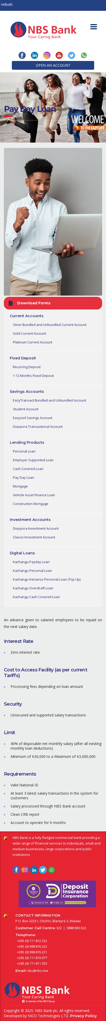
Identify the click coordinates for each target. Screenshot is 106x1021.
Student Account (25, 409)
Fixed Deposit (23, 358)
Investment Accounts (30, 519)
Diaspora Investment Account (36, 528)
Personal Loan (24, 451)
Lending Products (27, 442)
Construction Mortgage (30, 503)
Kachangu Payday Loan (31, 562)
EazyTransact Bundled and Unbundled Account (49, 400)
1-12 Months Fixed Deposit (33, 375)
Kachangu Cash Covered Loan (36, 596)
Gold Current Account (29, 333)
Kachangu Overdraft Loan (33, 588)
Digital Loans (22, 553)
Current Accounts (26, 316)
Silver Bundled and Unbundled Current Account (49, 324)
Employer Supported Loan (33, 460)
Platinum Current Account (32, 342)
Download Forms (33, 303)
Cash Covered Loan (28, 468)
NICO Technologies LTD (48, 1015)
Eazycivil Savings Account (32, 417)
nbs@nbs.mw (37, 970)
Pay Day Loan (23, 477)
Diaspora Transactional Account (38, 426)
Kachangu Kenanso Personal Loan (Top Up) (47, 579)
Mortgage (20, 486)
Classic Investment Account (34, 537)
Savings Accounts (27, 391)
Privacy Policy (83, 1016)
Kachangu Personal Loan (32, 570)
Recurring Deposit (27, 367)
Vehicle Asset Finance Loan (34, 495)
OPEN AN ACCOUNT (53, 65)
